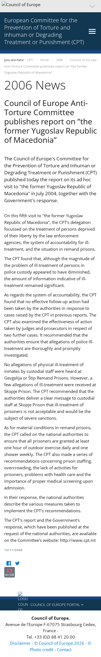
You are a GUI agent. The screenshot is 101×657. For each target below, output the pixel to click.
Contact (64, 649)
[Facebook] (8, 563)
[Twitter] (17, 563)
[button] (50, 6)
